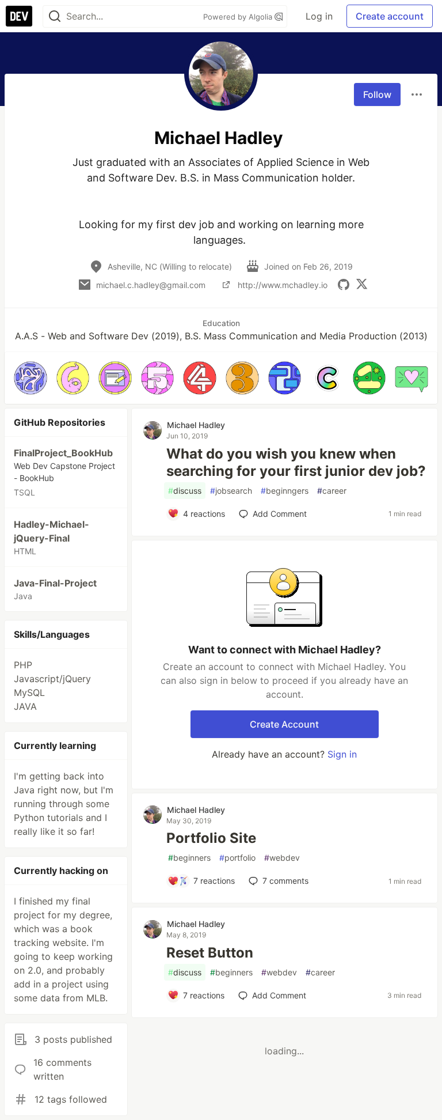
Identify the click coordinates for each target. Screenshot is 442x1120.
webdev (282, 857)
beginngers (284, 490)
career (331, 490)
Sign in (342, 754)
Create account (390, 16)
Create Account (284, 724)
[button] (30, 378)
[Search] (54, 16)
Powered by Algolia (239, 16)
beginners (189, 857)
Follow (377, 94)
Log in (319, 16)
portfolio (237, 857)
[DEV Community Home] (19, 16)
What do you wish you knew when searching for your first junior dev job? (296, 462)
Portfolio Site (211, 838)
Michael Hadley (196, 425)
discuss (184, 490)
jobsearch (231, 490)
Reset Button (209, 952)
